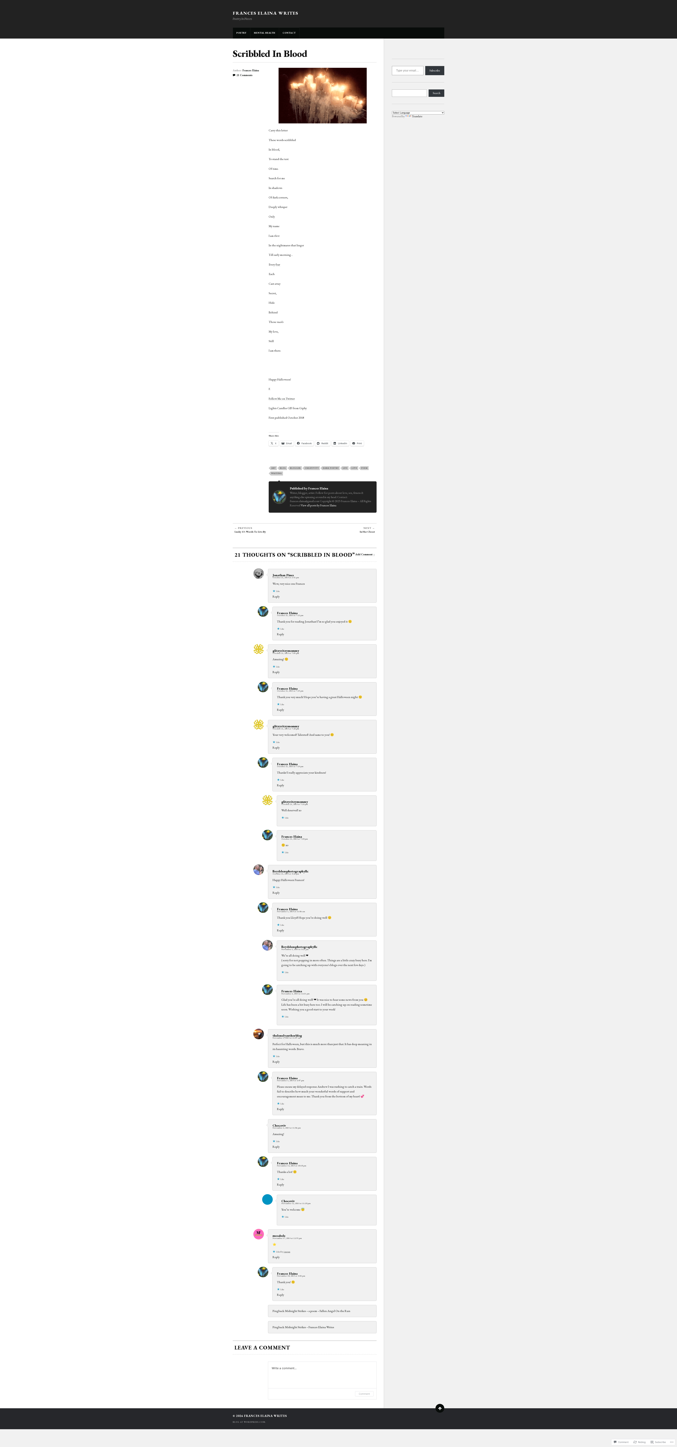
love (354, 468)
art (273, 468)
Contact (289, 32)
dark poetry (331, 468)
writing (276, 473)
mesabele (279, 1235)
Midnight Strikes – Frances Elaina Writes (309, 1327)
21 (244, 75)
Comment (364, 1393)
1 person (286, 1251)
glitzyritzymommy (286, 650)
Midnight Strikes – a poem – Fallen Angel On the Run (317, 1311)
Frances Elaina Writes (265, 13)
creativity (312, 468)
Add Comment (364, 554)
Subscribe (434, 70)
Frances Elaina (250, 70)
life (345, 468)
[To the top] (439, 1408)
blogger (295, 468)
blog (283, 468)
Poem (364, 468)
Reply (276, 596)
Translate (417, 116)
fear (278, 264)
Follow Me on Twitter (282, 399)
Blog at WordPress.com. (249, 1422)
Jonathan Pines (283, 575)
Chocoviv (279, 1125)
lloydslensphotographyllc (291, 871)
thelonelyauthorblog (287, 1035)
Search (436, 93)
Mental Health (264, 32)
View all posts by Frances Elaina (318, 505)
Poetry (241, 32)
